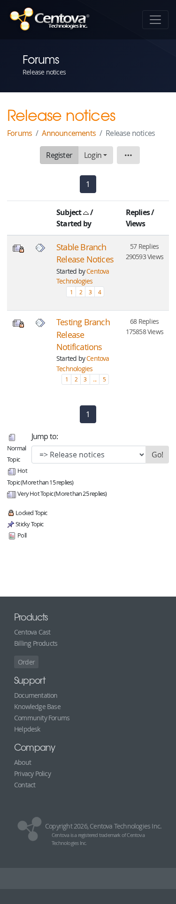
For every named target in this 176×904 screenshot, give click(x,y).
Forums (19, 133)
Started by (73, 223)
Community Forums (41, 717)
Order (26, 661)
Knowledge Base (37, 706)
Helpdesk (27, 729)
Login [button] (92, 155)
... (94, 379)
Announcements (69, 133)
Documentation (36, 695)
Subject (69, 212)
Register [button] (59, 155)
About (22, 762)
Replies (138, 212)
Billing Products (35, 643)
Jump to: (44, 436)
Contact (24, 784)
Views (135, 223)
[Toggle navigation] (155, 19)
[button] (128, 155)
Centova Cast (32, 632)
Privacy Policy (32, 773)
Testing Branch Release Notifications (83, 334)
